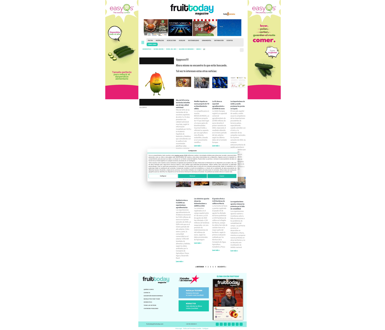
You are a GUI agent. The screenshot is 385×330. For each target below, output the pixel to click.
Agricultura (171, 40)
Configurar (163, 176)
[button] (142, 42)
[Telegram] (237, 324)
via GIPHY (143, 107)
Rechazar (192, 176)
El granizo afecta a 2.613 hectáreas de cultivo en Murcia (218, 201)
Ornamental (206, 40)
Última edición (159, 49)
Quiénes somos (149, 289)
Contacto (147, 292)
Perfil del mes (171, 49)
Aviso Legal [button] (178, 328)
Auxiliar (182, 40)
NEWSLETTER (191, 304)
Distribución (219, 40)
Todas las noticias (150, 305)
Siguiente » (221, 267)
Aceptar (221, 176)
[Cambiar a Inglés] (204, 49)
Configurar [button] (205, 328)
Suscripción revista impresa (153, 296)
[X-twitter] (217, 324)
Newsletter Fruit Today (152, 299)
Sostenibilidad (193, 40)
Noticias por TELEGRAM (194, 290)
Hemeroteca (147, 49)
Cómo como (152, 44)
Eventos (230, 40)
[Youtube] (233, 324)
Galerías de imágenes (186, 49)
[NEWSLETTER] (183, 304)
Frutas (150, 40)
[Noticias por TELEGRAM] (183, 291)
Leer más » (197, 146)
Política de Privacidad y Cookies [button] (192, 328)
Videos (198, 49)
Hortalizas (160, 40)
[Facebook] (225, 324)
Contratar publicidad (151, 308)
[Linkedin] (229, 324)
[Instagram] (221, 324)
